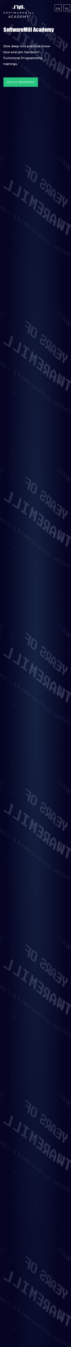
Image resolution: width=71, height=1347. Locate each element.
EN (58, 8)
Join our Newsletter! (21, 82)
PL (67, 8)
